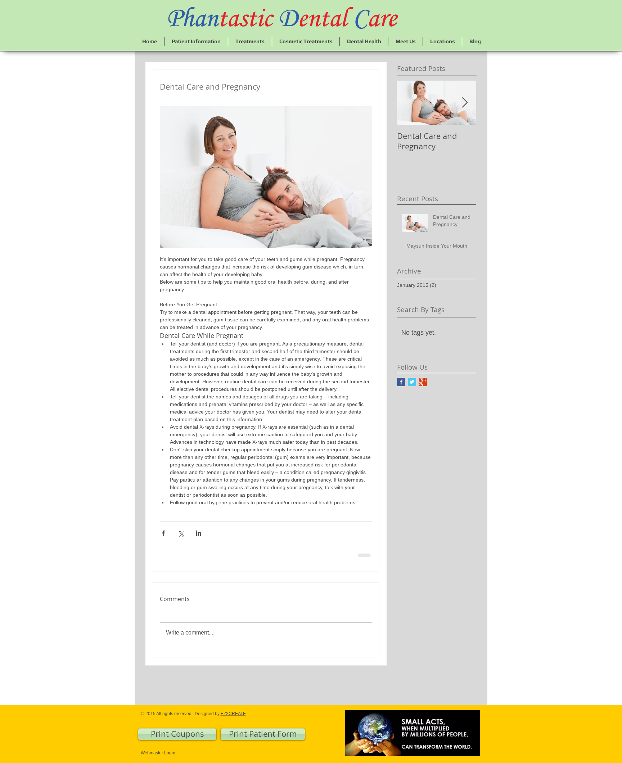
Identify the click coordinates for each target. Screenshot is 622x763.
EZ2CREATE (233, 712)
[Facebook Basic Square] (401, 382)
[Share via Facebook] (163, 533)
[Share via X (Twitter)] (180, 533)
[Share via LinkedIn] (198, 533)
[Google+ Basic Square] (423, 382)
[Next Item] (464, 102)
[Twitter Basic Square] (412, 382)
